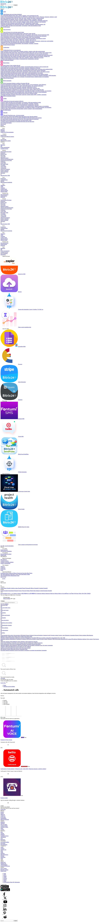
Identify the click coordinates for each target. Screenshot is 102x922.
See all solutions (4, 253)
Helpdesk (3, 822)
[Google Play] (5, 890)
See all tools (3, 124)
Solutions (3, 834)
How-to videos (4, 824)
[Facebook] (4, 895)
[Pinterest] (4, 914)
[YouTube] (5, 903)
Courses (2, 829)
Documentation (4, 844)
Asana (2, 847)
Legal (4, 873)
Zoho (2, 851)
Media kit (3, 814)
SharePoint (3, 857)
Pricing (2, 125)
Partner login (3, 871)
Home (4, 685)
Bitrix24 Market (6, 598)
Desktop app (3, 863)
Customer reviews (4, 835)
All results (3, 678)
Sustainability (3, 818)
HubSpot (3, 853)
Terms (4, 874)
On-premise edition (5, 842)
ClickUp (2, 848)
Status (2, 828)
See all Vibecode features (6, 122)
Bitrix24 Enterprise (5, 819)
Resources (3, 839)
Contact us (3, 815)
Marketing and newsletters (9, 686)
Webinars (3, 823)
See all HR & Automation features (8, 95)
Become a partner (4, 869)
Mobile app (3, 862)
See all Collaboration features (7, 60)
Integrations (3, 254)
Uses (2, 838)
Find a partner (4, 868)
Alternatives (3, 837)
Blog (2, 832)
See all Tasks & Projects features (8, 44)
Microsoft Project (4, 854)
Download (3, 843)
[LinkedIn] (4, 910)
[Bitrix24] (7, 2)
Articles (2, 833)
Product (2, 812)
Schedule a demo (4, 827)
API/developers (4, 864)
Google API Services (5, 866)
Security (5, 878)
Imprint (5, 879)
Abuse (4, 881)
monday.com (3, 849)
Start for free (3, 3)
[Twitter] (5, 899)
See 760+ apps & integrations (7, 545)
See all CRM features (5, 26)
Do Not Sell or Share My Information (11, 882)
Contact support (4, 825)
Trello (2, 852)
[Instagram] (4, 906)
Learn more (3, 682)
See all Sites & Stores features (7, 78)
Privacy (5, 875)
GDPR (4, 877)
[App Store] (5, 887)
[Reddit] (5, 918)
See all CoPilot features (6, 110)
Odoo (2, 858)
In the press (3, 817)
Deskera (2, 856)
